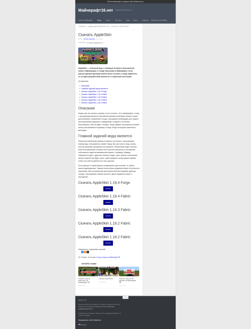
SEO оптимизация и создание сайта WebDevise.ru (125, 1)
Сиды (128, 20)
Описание (85, 86)
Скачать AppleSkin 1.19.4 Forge (94, 91)
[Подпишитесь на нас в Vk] (171, 301)
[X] (88, 252)
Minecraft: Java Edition (159, 20)
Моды (99, 20)
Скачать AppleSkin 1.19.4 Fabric (94, 94)
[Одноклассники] (85, 252)
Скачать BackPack (106, 279)
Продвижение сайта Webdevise (89, 320)
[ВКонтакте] (82, 252)
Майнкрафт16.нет (95, 10)
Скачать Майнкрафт (85, 20)
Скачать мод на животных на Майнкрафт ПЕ (84, 280)
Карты (108, 20)
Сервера (145, 20)
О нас (104, 306)
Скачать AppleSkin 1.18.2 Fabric (94, 103)
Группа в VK (82, 300)
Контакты (98, 306)
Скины (135, 20)
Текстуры (118, 20)
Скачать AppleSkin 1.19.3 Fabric (94, 97)
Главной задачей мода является (94, 89)
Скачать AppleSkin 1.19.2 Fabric (94, 100)
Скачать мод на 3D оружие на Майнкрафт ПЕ (127, 280)
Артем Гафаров (89, 39)
